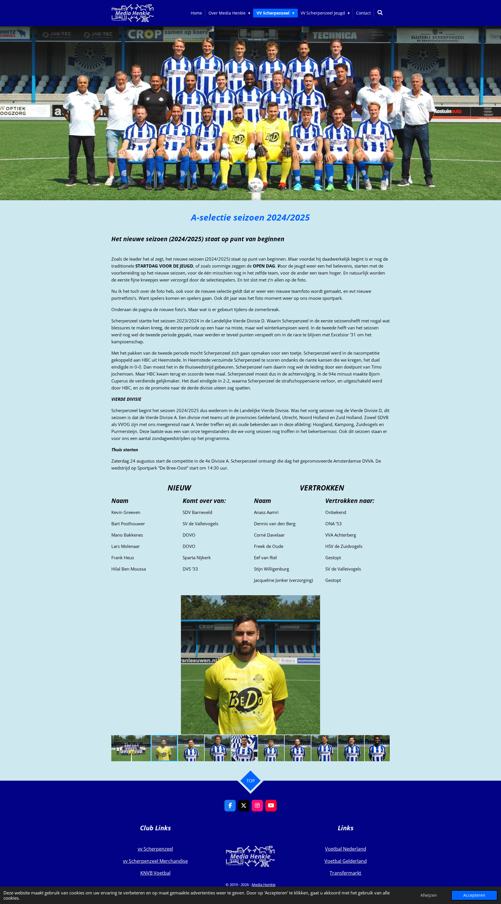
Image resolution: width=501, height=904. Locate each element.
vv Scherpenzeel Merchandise (155, 861)
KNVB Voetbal (155, 873)
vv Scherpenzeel (155, 849)
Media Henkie (263, 884)
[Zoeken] (380, 13)
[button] (384, 600)
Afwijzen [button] (428, 895)
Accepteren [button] (474, 895)
